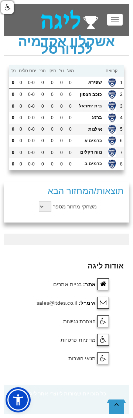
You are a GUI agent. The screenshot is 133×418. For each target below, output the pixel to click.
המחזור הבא (71, 191)
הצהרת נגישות (79, 321)
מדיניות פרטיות (78, 340)
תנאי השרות (82, 358)
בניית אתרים (67, 284)
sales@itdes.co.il (57, 303)
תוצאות (110, 191)
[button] (18, 400)
